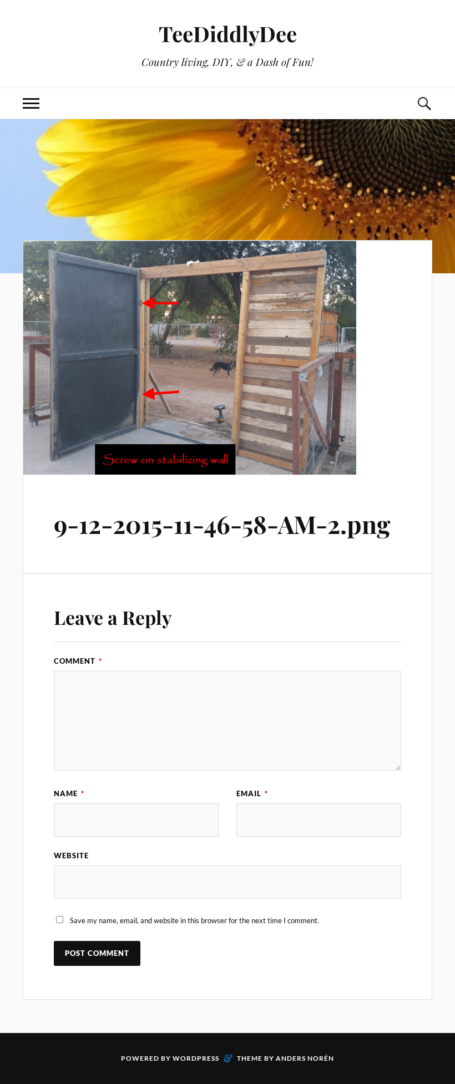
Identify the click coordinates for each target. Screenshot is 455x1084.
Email (252, 793)
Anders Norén (305, 1058)
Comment (78, 660)
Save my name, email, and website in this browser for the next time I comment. (194, 920)
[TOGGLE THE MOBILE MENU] (31, 103)
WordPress (196, 1058)
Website (71, 855)
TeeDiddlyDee (228, 33)
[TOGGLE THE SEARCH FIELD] (424, 103)
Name (69, 793)
